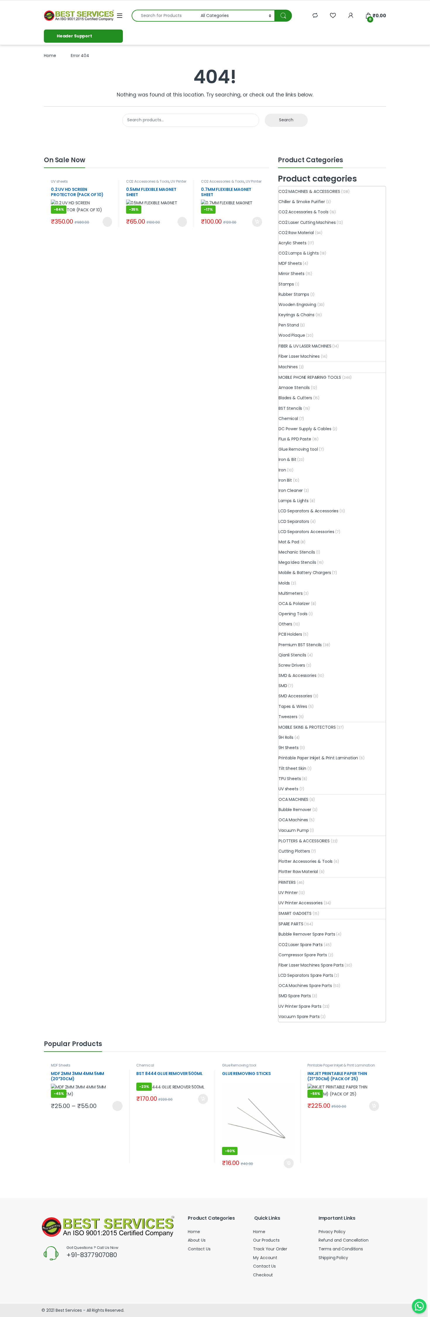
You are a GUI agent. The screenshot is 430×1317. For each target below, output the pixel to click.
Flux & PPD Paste (294, 439)
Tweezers (287, 717)
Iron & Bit (287, 459)
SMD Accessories (295, 696)
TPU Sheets (289, 779)
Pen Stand (288, 325)
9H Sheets (288, 748)
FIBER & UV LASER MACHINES (304, 346)
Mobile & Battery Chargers (304, 572)
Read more (106, 222)
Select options (115, 1106)
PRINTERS (287, 882)
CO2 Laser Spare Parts (300, 945)
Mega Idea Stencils (297, 562)
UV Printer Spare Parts (299, 1006)
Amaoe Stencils (294, 387)
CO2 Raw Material (296, 233)
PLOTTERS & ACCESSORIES (304, 841)
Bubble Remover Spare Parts (306, 934)
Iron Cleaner (290, 490)
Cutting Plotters (294, 851)
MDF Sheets (290, 263)
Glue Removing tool (298, 449)
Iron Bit (285, 480)
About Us (197, 1240)
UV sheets (59, 181)
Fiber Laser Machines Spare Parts (311, 965)
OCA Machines (293, 820)
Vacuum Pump (293, 830)
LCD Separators (293, 521)
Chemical (288, 418)
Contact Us (199, 1249)
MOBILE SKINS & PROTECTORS (307, 727)
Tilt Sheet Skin (292, 768)
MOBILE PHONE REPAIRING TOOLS (309, 377)
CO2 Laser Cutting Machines (307, 222)
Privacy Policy (332, 1232)
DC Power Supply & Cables (304, 429)
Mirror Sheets (291, 273)
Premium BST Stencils (300, 645)
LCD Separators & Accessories (308, 511)
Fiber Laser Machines (299, 356)
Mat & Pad (288, 542)
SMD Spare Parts (294, 996)
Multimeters (290, 593)
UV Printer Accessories (300, 903)
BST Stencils (290, 408)
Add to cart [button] (257, 222)
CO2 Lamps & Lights (298, 253)
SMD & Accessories (297, 675)
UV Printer (288, 893)
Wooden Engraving (297, 304)
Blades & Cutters (295, 398)
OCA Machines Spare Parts (305, 985)
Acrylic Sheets (292, 243)
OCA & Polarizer (294, 603)
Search (286, 120)
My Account (265, 1258)
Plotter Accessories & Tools (305, 861)
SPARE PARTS (290, 924)
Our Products (266, 1240)
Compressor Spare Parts (302, 955)
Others (285, 624)
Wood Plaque (291, 335)
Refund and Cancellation (344, 1240)
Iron (282, 470)
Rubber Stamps (293, 294)
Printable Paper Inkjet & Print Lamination (318, 758)
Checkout (263, 1275)
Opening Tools (292, 614)
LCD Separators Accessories (306, 532)
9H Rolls (285, 737)
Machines (288, 367)
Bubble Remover (294, 810)
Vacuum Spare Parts (298, 1016)
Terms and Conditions (341, 1249)
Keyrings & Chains (296, 315)
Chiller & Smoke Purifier (301, 202)
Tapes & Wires (292, 706)
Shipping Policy (333, 1258)
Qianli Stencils (292, 655)
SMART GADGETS (295, 913)
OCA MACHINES (293, 799)
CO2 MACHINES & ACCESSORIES (309, 191)
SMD (282, 686)
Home (50, 55)
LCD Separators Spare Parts (305, 975)
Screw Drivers (291, 665)
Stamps (286, 284)
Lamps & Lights (293, 501)
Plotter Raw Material (298, 871)
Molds (284, 583)
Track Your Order (270, 1249)
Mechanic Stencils (296, 552)
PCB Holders (290, 634)
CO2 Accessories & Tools (147, 181)
